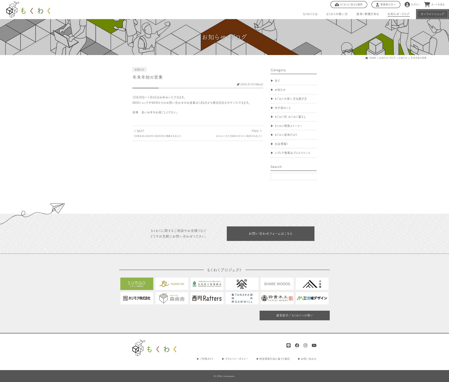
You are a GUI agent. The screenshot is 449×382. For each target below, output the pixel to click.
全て (277, 80)
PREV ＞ (239, 133)
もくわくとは (310, 13)
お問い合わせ (309, 358)
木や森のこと (283, 107)
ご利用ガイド (207, 358)
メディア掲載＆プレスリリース (292, 152)
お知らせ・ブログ (399, 13)
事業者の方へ (388, 4)
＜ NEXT (157, 133)
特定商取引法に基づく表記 (274, 358)
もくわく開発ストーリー (288, 125)
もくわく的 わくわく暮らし (290, 116)
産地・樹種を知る (367, 13)
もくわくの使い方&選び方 (291, 98)
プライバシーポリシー (236, 358)
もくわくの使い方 (337, 13)
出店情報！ (281, 143)
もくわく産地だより (286, 134)
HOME (372, 58)
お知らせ (403, 58)
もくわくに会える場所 (351, 4)
